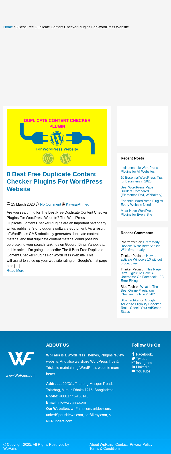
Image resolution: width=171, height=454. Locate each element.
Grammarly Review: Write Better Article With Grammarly (140, 246)
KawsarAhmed (77, 204)
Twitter (140, 358)
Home (8, 27)
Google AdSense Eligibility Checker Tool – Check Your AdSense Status (141, 305)
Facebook (143, 354)
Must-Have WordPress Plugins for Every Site (137, 212)
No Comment (50, 204)
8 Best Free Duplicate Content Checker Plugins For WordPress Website (55, 181)
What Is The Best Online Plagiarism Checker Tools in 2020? (139, 290)
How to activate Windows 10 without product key (141, 259)
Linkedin (142, 367)
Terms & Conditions (105, 448)
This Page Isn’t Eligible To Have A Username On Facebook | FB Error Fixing (142, 274)
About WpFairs (101, 444)
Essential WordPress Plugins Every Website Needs (142, 203)
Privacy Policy (141, 444)
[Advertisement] (85, 68)
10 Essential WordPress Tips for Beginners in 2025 (142, 179)
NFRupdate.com (59, 421)
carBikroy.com (96, 415)
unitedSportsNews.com (64, 415)
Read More (15, 270)
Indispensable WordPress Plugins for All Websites (139, 169)
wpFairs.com (81, 409)
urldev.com (101, 409)
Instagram (143, 363)
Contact (121, 444)
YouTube (142, 371)
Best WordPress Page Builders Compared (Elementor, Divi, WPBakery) (142, 191)
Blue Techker (130, 300)
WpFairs (10, 448)
